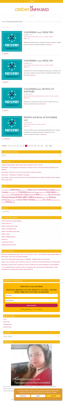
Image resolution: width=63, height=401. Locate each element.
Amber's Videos (6, 234)
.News (25, 36)
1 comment (5, 53)
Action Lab (7, 190)
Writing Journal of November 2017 (40, 118)
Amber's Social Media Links (9, 228)
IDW (33, 192)
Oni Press (45, 194)
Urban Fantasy (28, 200)
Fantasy (5, 192)
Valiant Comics (38, 200)
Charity (34, 190)
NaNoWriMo (32, 194)
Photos (41, 36)
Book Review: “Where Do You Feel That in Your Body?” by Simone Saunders (21, 172)
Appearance (23, 190)
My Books (41, 96)
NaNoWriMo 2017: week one (38, 60)
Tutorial (19, 200)
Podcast (12, 197)
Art (26, 190)
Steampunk (13, 200)
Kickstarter (7, 194)
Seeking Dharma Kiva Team (9, 244)
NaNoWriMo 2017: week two (38, 32)
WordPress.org (7, 327)
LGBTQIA (13, 195)
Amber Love (27, 38)
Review (52, 197)
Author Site (4, 239)
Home (3, 21)
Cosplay (51, 190)
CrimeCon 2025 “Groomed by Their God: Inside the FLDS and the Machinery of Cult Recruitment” (35, 262)
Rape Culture (45, 197)
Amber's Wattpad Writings (8, 236)
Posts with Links (24, 197)
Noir (38, 194)
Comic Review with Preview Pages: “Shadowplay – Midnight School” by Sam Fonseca (28, 259)
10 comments (6, 139)
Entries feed (6, 322)
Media (37, 36)
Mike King (4, 264)
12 (41, 145)
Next (50, 145)
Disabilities (58, 190)
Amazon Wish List (6, 223)
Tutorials (46, 36)
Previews (38, 197)
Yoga (13, 202)
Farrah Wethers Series (13, 192)
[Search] (60, 155)
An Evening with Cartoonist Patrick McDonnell (21, 269)
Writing (51, 36)
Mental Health (23, 195)
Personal (56, 195)
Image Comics (42, 192)
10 (35, 145)
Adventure (15, 190)
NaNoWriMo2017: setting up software (39, 90)
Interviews (51, 192)
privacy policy (34, 309)
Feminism (22, 192)
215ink (3, 190)
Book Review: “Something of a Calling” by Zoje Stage (15, 175)
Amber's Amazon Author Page (9, 226)
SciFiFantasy (6, 200)
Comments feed (7, 324)
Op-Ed (50, 195)
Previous (4, 145)
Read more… (49, 44)
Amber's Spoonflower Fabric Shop (10, 231)
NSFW (41, 194)
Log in (4, 319)
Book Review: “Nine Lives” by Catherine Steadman (15, 256)
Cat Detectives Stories (7, 242)
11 (38, 145)
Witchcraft (54, 200)
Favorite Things (31, 36)
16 (46, 145)
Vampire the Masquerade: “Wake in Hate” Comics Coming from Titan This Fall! (22, 165)
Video (44, 200)
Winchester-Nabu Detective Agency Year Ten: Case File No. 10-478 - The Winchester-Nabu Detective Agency (30, 254)
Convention (43, 190)
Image (37, 192)
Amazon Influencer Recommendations (11, 221)
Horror (30, 192)
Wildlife (48, 200)
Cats (29, 190)
